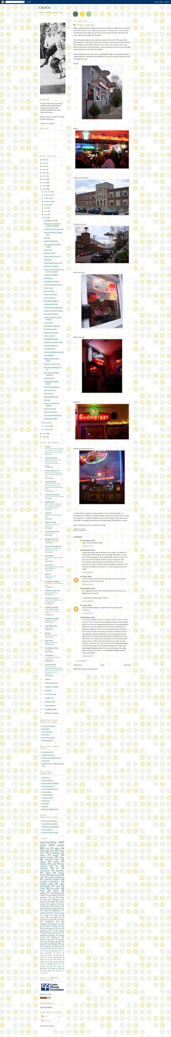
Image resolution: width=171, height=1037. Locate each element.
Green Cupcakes (49, 297)
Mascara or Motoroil (52, 687)
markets (61, 897)
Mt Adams (52, 948)
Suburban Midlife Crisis (51, 397)
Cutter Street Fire (49, 253)
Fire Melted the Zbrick (51, 339)
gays (48, 961)
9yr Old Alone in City (50, 329)
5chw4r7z (48, 513)
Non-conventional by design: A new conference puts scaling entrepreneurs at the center (54, 450)
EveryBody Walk (50, 709)
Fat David (47, 238)
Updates (48, 679)
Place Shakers (47, 792)
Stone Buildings (49, 355)
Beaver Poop (48, 250)
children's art (55, 937)
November (47, 195)
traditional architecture (47, 935)
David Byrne (46, 777)
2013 (44, 173)
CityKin (84, 576)
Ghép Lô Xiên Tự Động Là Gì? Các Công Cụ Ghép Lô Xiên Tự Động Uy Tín (53, 505)
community (60, 919)
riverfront (58, 955)
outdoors (51, 928)
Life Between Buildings (51, 275)
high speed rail (55, 917)
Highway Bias (48, 278)
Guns (41, 957)
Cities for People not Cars (52, 364)
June (46, 211)
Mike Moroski (49, 502)
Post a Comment (81, 660)
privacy (50, 955)
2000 (44, 437)
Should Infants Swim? (51, 418)
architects (54, 924)
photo (43, 845)
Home (102, 665)
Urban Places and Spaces (50, 783)
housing (56, 855)
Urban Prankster (47, 795)
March (46, 423)
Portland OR (56, 910)
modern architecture (56, 877)
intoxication (57, 946)
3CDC (45, 941)
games (42, 961)
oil (44, 928)
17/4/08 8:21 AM (87, 613)
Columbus (58, 970)
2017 (44, 163)
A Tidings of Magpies (52, 581)
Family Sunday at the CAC (52, 256)
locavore (61, 930)
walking (43, 893)
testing (59, 966)
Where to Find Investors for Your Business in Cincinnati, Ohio (53, 474)
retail (41, 950)
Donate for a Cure (46, 994)
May (45, 214)
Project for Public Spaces (50, 809)
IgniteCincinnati (50, 522)
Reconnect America (48, 737)
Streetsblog (45, 729)
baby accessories (46, 952)
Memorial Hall (57, 957)
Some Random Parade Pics (53, 415)
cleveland (42, 973)
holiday (42, 895)
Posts (45, 1016)
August (46, 205)
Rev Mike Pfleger (49, 349)
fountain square (46, 884)
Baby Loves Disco (50, 390)
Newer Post (77, 665)
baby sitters (47, 970)
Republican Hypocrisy (51, 541)
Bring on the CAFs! (51, 620)
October (47, 198)
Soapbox (48, 447)
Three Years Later (50, 576)
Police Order (49, 627)
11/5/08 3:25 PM (87, 656)
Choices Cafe (48, 323)
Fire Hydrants (48, 393)
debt (47, 926)
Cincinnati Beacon (51, 683)
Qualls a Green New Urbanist (53, 310)
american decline (45, 913)
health (55, 961)
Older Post (127, 665)
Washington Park (47, 851)
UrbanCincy (49, 565)
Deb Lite (48, 574)
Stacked (47, 633)
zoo (60, 964)
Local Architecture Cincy (50, 789)
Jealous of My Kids (50, 408)
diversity (59, 959)
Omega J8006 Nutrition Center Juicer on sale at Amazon (52, 611)
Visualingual (49, 555)
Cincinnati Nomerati (52, 531)
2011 (44, 179)
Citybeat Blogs (50, 705)
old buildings (55, 853)
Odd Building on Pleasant (52, 326)
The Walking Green (51, 648)
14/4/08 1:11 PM (87, 546)
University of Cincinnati (57, 968)
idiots (60, 941)
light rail (57, 915)
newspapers (51, 964)
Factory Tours (48, 288)
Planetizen (45, 803)
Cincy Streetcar (47, 732)
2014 (44, 169)
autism (55, 944)
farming (59, 952)
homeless (43, 901)
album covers (44, 908)
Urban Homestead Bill (51, 332)
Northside (57, 906)
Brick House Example (51, 314)
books (62, 944)
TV (53, 930)
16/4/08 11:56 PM (87, 601)
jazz (60, 932)
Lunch (48, 957)
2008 (44, 189)
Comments (47, 1020)
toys (49, 944)
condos (46, 915)
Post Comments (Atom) (90, 669)
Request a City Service (49, 821)
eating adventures (58, 908)
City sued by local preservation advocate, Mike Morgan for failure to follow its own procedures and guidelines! (54, 670)
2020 (44, 160)
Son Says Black (49, 291)
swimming (44, 868)
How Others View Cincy (54, 950)
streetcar (43, 864)
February (47, 426)
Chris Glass (49, 640)
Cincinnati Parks (52, 859)
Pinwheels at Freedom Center (53, 342)
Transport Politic (47, 798)
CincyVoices (49, 655)
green (58, 886)
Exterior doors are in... (52, 592)
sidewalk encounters (49, 882)
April (45, 218)
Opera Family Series (50, 294)
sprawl (42, 855)
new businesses (53, 895)
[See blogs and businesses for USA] (45, 998)
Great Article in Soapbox (51, 281)
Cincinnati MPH (50, 664)
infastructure (56, 899)
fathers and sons (58, 926)
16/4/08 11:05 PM (87, 584)
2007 (44, 433)
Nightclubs (43, 968)
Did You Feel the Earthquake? (53, 307)
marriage (42, 966)
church (42, 917)
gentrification (49, 921)
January (47, 429)
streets (61, 857)
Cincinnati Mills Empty (51, 304)
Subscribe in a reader (47, 1026)
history (53, 941)
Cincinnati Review (51, 458)
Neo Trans (45, 734)
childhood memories (52, 879)
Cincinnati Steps (47, 740)
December (47, 192)
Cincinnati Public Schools (50, 832)
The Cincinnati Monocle (53, 546)
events (60, 845)
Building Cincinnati (52, 713)
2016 (44, 166)
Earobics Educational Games (51, 758)
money (42, 955)
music (42, 890)
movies (42, 944)
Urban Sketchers (47, 780)
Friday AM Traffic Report (52, 387)
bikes (45, 899)
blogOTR (48, 690)
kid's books (55, 888)
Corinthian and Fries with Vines (54, 229)
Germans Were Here (50, 345)
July (45, 208)
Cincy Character (47, 829)
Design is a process (51, 642)
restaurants (82, 530)
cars (47, 848)
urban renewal (59, 913)
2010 (44, 182)
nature (48, 873)
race (59, 928)
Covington (43, 948)
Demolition (60, 870)
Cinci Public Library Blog (50, 824)
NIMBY (42, 959)
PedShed (45, 806)
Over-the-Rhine (48, 842)
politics (57, 848)
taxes (51, 966)
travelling (61, 939)
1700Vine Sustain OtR (52, 590)
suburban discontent (46, 919)
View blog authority (46, 1007)
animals (59, 948)
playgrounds (55, 893)
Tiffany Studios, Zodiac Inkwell (54, 496)
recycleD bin (49, 698)
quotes (56, 862)
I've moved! (48, 650)
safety (46, 910)
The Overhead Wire (48, 726)
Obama (43, 862)
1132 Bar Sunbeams (50, 412)
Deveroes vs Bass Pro (51, 266)
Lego (53, 897)
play (57, 866)
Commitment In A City (51, 220)
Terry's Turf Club (86, 25)
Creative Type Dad (48, 755)
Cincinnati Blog (50, 481)
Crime (42, 888)
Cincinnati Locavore (52, 598)
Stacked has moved (51, 635)
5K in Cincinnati (50, 694)
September (48, 201)
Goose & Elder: (49, 533)
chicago (50, 959)
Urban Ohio (46, 800)
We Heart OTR (50, 702)
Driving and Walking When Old (53, 352)
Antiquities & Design (52, 494)
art (57, 868)
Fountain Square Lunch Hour (53, 263)
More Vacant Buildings (51, 301)
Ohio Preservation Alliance (50, 826)
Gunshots (47, 400)
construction (45, 870)
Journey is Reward (51, 607)
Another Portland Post (51, 241)
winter (53, 901)
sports (42, 939)
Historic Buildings (47, 857)
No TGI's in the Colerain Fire (53, 284)
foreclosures (47, 946)
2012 (44, 176)
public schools (55, 875)
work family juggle (49, 932)
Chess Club (47, 259)
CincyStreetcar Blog (52, 618)
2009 (44, 186)
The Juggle (45, 761)
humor (54, 864)
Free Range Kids (47, 752)
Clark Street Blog (51, 626)
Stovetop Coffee (49, 378)
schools (56, 890)
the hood (51, 939)
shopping (53, 904)
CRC (42, 877)
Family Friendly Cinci (52, 470)
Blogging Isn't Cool (52, 539)
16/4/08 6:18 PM (87, 572)
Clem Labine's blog (48, 786)
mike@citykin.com (48, 119)
